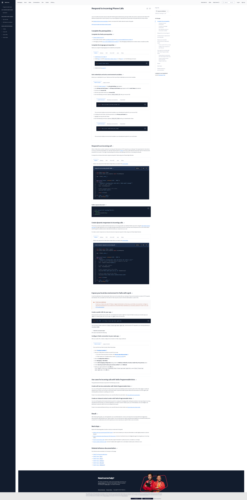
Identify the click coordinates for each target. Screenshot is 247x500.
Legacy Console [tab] (106, 82)
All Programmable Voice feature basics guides (101, 24)
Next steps (159, 66)
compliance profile (110, 39)
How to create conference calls (99, 441)
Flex (42, 2)
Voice (25, 2)
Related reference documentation (161, 69)
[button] (7, 19)
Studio (47, 2)
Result (158, 63)
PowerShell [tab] (122, 99)
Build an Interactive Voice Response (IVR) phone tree (104, 436)
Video (30, 2)
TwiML (121, 150)
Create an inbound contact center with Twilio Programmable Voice (163, 59)
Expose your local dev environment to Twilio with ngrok (163, 41)
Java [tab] (118, 53)
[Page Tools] (168, 11)
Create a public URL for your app (165, 44)
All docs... (53, 2)
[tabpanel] (121, 61)
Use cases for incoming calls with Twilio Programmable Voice (163, 52)
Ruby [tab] (122, 53)
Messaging (19, 2)
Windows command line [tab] (112, 99)
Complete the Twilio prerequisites (162, 24)
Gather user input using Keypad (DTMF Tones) (103, 432)
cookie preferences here (144, 494)
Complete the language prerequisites (163, 27)
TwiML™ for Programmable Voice (100, 454)
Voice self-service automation (133, 395)
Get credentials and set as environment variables (163, 30)
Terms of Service (125, 495)
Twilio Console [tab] (97, 82)
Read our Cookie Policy (157, 498)
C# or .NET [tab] (112, 53)
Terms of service (101, 489)
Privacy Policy (109, 489)
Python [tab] (96, 53)
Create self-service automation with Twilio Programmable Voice (165, 56)
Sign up (243, 2)
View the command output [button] (99, 330)
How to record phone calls (98, 439)
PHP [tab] (106, 53)
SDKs (210, 2)
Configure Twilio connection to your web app (164, 47)
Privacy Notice (106, 495)
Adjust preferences (148, 498)
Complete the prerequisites (163, 21)
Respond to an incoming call (163, 33)
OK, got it (136, 498)
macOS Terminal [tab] (101, 99)
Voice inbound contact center (134, 407)
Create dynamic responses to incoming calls (163, 36)
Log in (238, 2)
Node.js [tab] (101, 53)
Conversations (36, 2)
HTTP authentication (100, 307)
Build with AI (204, 2)
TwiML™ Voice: (97, 456)
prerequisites (125, 163)
